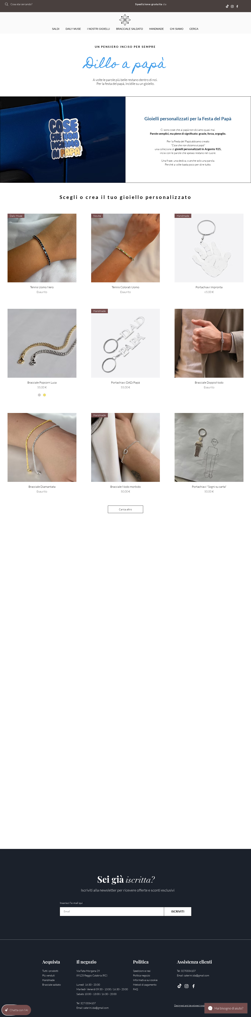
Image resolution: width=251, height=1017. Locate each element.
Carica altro (125, 509)
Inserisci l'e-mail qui (71, 903)
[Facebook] (237, 6)
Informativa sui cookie (145, 980)
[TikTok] (179, 986)
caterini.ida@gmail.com (96, 1007)
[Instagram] (232, 6)
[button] (98, 28)
